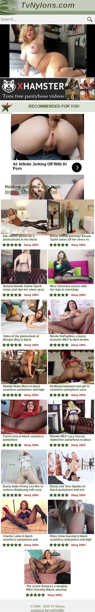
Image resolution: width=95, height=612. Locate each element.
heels (43, 192)
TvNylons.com (48, 5)
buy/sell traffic (54, 610)
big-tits (12, 192)
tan (53, 192)
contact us (37, 610)
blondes (29, 192)
